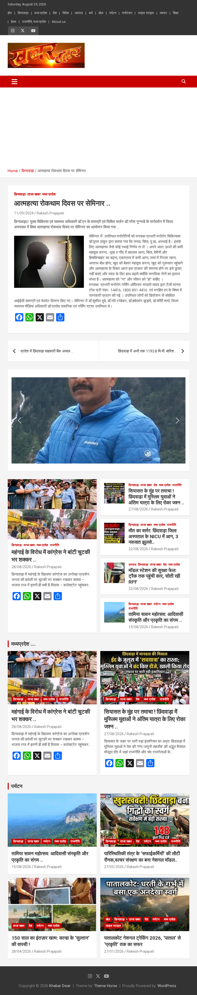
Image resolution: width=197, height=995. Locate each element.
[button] (19, 420)
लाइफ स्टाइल (146, 13)
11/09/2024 (24, 213)
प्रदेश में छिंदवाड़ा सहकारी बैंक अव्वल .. (47, 351)
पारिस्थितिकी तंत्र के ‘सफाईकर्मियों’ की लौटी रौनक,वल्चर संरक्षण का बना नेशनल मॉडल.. (142, 857)
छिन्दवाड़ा (23, 13)
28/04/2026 (21, 951)
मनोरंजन (127, 13)
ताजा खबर (34, 194)
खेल (100, 13)
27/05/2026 (114, 867)
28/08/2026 (21, 567)
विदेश (66, 13)
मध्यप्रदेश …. (23, 644)
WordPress (166, 985)
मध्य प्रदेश (40, 13)
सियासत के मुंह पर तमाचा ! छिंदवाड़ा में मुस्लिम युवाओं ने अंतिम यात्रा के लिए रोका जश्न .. (156, 497)
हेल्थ (13, 22)
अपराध (79, 13)
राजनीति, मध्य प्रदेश (34, 22)
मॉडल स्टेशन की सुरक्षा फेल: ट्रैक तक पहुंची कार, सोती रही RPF (154, 576)
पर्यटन (112, 13)
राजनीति (54, 545)
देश (55, 13)
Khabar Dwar (60, 985)
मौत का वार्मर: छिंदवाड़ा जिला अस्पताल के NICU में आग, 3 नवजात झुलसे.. (153, 536)
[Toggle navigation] (14, 81)
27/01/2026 (114, 951)
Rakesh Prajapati (50, 213)
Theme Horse (105, 985)
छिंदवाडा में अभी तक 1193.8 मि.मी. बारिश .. (147, 351)
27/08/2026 (138, 509)
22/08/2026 (138, 549)
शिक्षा (176, 13)
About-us (59, 22)
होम (10, 13)
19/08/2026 (138, 627)
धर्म (91, 13)
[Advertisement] (98, 126)
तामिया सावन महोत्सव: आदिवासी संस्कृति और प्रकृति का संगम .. (156, 617)
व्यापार (163, 13)
